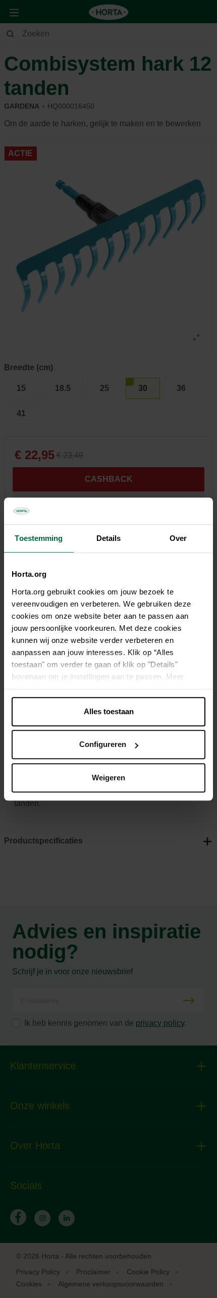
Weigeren (108, 777)
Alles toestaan (109, 711)
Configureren (102, 744)
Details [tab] (108, 538)
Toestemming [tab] (39, 538)
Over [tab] (178, 538)
